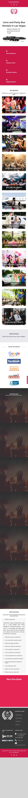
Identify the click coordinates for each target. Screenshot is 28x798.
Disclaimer (18, 721)
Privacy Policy (19, 718)
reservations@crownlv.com (14, 2)
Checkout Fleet (14, 703)
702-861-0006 (16, 1)
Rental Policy (19, 715)
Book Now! (14, 695)
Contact (17, 724)
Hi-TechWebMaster (15, 752)
